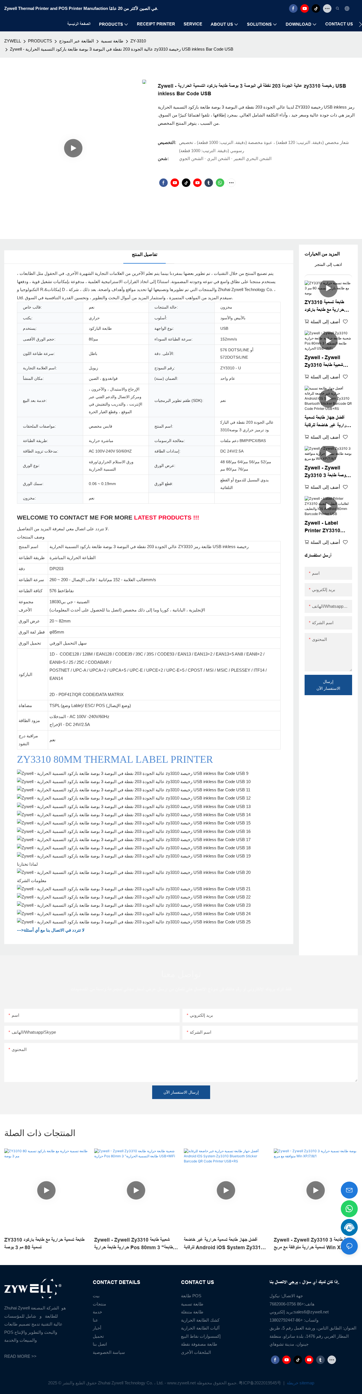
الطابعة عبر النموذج (76, 40)
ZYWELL (12, 40)
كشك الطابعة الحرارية (200, 1320)
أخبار (97, 1328)
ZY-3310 (138, 40)
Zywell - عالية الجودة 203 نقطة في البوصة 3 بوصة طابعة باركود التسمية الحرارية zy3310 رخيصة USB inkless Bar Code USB (121, 49)
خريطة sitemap (300, 1382)
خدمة (97, 1311)
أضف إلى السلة (325, 321)
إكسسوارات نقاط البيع (201, 1336)
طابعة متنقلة (192, 1311)
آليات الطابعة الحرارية (200, 1328)
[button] (360, 24)
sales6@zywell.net (311, 1311)
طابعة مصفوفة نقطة (199, 1344)
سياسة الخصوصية (109, 1352)
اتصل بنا (100, 1344)
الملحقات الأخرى (196, 1352)
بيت (96, 1295)
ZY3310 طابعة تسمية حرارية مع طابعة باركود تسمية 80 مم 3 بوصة (324, 307)
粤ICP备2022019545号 (260, 1382)
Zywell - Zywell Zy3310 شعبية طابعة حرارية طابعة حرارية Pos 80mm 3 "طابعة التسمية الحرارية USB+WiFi (327, 362)
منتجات (99, 1304)
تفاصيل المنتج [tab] (144, 254)
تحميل (98, 1336)
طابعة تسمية (112, 40)
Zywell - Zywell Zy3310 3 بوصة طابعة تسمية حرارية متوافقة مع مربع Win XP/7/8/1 (326, 472)
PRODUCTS (40, 40)
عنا (95, 1320)
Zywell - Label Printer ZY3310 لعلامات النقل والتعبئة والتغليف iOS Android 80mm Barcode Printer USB (327, 527)
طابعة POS (191, 1295)
